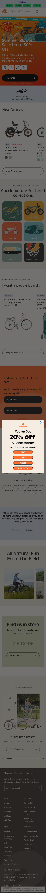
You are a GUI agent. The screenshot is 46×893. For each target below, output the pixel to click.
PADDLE (23, 463)
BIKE (23, 452)
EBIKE (23, 457)
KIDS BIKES (23, 468)
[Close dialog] (41, 422)
